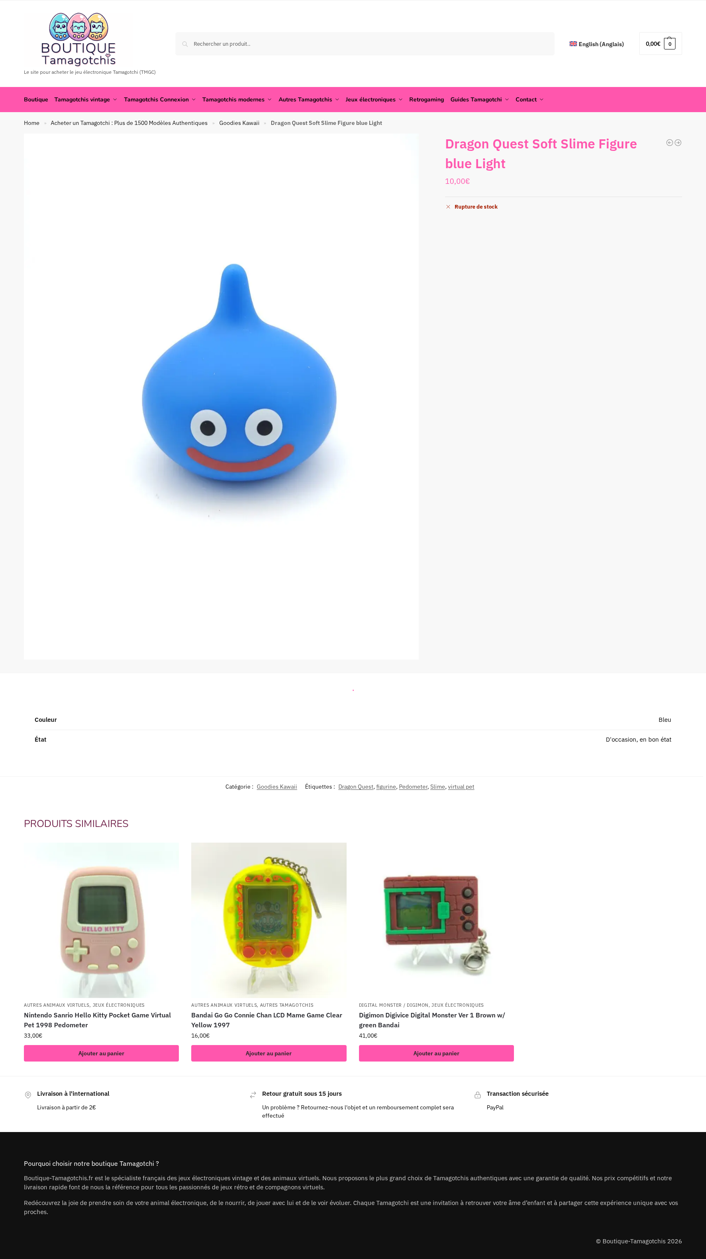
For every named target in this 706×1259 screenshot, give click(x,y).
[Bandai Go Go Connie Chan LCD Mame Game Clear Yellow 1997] (268, 920)
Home (32, 123)
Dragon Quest (355, 786)
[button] (660, 43)
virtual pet (461, 786)
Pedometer (413, 786)
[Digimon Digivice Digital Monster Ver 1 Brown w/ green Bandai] (436, 920)
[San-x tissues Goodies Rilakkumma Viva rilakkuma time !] (678, 143)
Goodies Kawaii (239, 123)
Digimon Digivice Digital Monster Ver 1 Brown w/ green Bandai (432, 1020)
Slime (437, 786)
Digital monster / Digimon (394, 1005)
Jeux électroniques (119, 1005)
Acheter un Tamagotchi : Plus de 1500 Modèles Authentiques (129, 123)
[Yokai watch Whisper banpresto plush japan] (670, 143)
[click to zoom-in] (221, 397)
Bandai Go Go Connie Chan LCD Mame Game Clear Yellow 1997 (266, 1020)
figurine (386, 786)
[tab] (353, 688)
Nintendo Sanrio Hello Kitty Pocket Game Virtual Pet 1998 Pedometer (97, 1020)
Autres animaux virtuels (56, 1005)
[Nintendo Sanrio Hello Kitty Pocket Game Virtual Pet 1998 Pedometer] (101, 920)
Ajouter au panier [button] (101, 1053)
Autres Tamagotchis (287, 1005)
